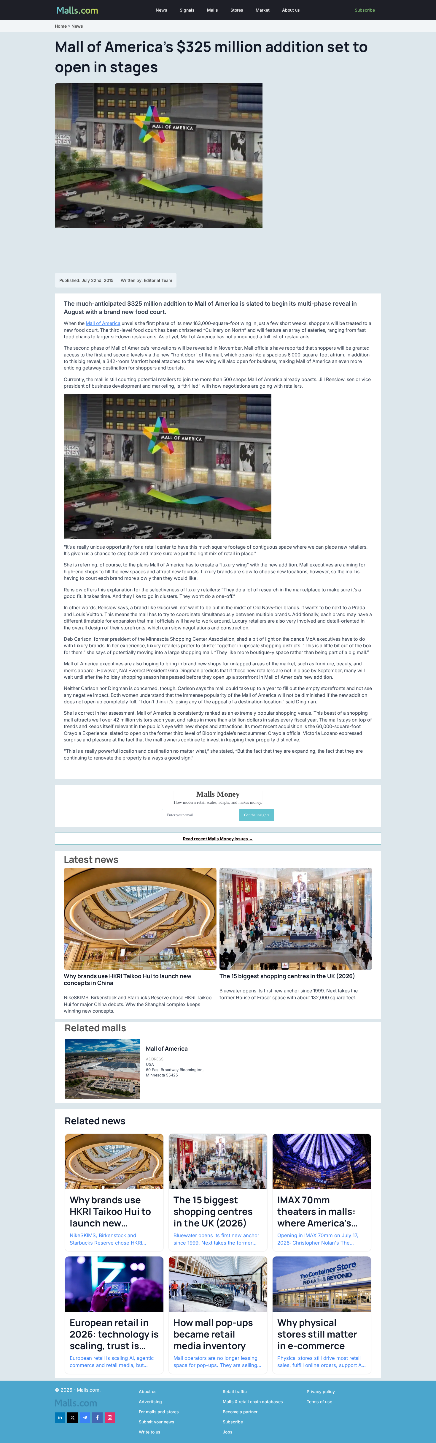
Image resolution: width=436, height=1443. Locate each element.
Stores (236, 9)
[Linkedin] (60, 1417)
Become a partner (240, 1411)
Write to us (149, 1431)
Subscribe (365, 9)
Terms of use (319, 1401)
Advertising (150, 1401)
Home (61, 26)
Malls (212, 9)
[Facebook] (97, 1417)
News (161, 9)
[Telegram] (85, 1417)
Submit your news (156, 1421)
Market (263, 9)
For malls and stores (159, 1411)
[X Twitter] (72, 1417)
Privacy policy (321, 1391)
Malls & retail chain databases (253, 1401)
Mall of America (103, 323)
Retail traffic (235, 1391)
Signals (187, 9)
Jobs (228, 1431)
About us (291, 9)
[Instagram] (110, 1417)
